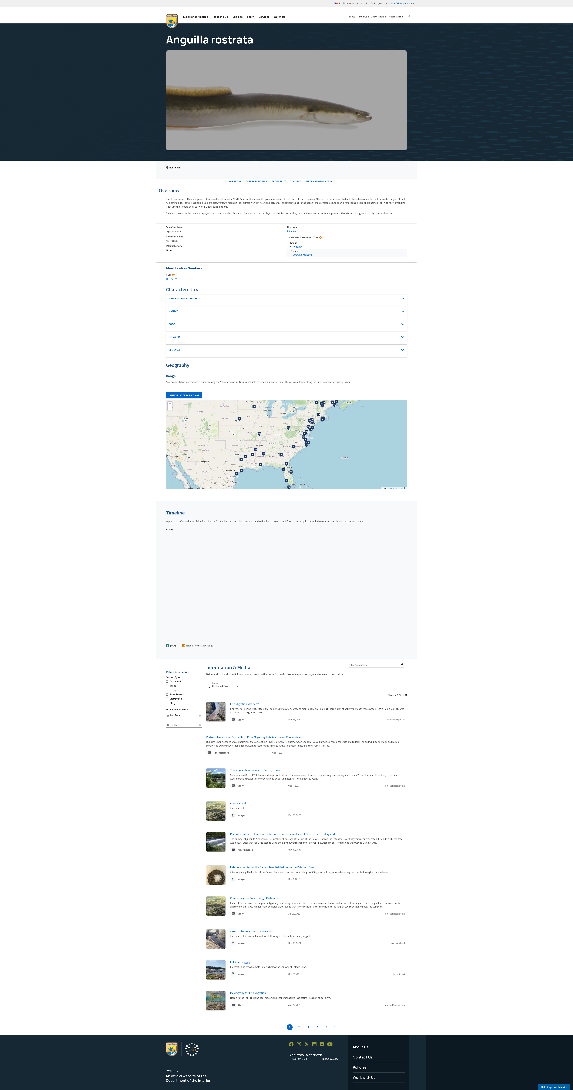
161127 (169, 279)
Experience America (195, 17)
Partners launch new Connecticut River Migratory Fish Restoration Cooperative (253, 737)
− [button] (170, 408)
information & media (319, 181)
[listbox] (225, 686)
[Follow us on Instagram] (300, 1044)
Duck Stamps (377, 16)
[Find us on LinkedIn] (315, 1044)
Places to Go (220, 17)
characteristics (256, 181)
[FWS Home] (172, 21)
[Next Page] (334, 1027)
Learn (250, 17)
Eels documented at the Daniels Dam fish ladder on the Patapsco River (272, 867)
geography (278, 181)
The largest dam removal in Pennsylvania (255, 770)
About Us (360, 1046)
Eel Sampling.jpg (240, 962)
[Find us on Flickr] (323, 1044)
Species (237, 17)
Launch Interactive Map (184, 395)
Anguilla (297, 246)
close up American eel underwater (250, 931)
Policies (360, 1067)
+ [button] (170, 404)
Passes (351, 16)
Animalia (291, 231)
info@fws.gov (330, 1058)
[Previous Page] (282, 1027)
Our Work (279, 17)
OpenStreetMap (397, 488)
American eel (238, 803)
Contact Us (363, 1057)
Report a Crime (395, 16)
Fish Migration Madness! (244, 704)
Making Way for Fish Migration (248, 993)
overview (235, 181)
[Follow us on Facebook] (292, 1044)
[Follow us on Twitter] (307, 1044)
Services (264, 17)
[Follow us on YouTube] (331, 1044)
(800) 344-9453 (299, 1058)
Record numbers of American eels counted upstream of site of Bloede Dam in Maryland (282, 834)
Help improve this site (554, 1087)
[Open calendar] (168, 715)
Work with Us (364, 1077)
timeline (295, 181)
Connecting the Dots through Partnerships (255, 898)
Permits (363, 16)
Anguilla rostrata (303, 254)
